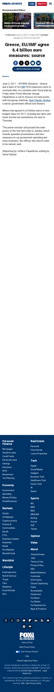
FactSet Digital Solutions (31, 671)
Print (32, 63)
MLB (33, 511)
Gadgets (35, 473)
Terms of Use (37, 561)
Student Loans (9, 452)
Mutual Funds (8, 553)
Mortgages (7, 449)
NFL (32, 503)
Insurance (7, 467)
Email (38, 63)
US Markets (7, 517)
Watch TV (41, 4)
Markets (7, 508)
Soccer (34, 521)
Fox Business (12, 4)
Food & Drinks (8, 590)
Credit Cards (8, 456)
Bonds (5, 531)
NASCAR (35, 514)
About (34, 549)
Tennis (34, 529)
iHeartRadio (30, 626)
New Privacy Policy (27, 647)
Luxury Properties (39, 453)
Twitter (21, 63)
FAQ (32, 569)
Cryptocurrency (9, 520)
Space (34, 491)
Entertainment (9, 572)
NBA (33, 507)
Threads (27, 63)
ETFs (4, 535)
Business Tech (37, 476)
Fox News (35, 598)
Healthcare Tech (38, 480)
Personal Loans (9, 460)
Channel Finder (38, 554)
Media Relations (38, 572)
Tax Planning (8, 478)
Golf (32, 525)
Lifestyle (7, 567)
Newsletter (48, 620)
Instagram (18, 620)
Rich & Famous (9, 576)
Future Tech (36, 484)
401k (4, 471)
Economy (8, 485)
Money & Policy (9, 497)
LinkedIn (36, 620)
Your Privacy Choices (29, 652)
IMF (23, 87)
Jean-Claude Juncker (39, 100)
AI (32, 487)
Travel (5, 579)
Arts (4, 594)
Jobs (33, 558)
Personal (35, 446)
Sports (35, 498)
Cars (4, 583)
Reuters (5, 76)
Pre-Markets (8, 550)
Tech (34, 460)
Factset (35, 668)
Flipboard (30, 620)
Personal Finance (7, 442)
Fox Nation (35, 601)
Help (27, 656)
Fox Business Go (38, 605)
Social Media (37, 469)
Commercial (36, 450)
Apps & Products (38, 609)
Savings (6, 463)
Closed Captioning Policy (27, 661)
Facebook (15, 63)
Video (34, 542)
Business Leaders (10, 539)
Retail (5, 546)
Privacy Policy (37, 565)
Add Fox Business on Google (28, 69)
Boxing (34, 518)
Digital (33, 466)
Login (32, 4)
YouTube (24, 620)
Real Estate (37, 441)
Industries (7, 542)
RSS (42, 620)
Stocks (5, 513)
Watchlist (8, 560)
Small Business (9, 501)
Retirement (7, 474)
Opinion (35, 535)
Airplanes (6, 587)
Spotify (24, 626)
